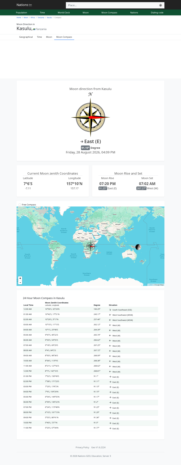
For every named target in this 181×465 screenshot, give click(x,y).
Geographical (26, 36)
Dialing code (157, 12)
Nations (134, 12)
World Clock (64, 12)
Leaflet (150, 285)
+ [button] (20, 278)
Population (21, 12)
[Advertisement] (90, 59)
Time (42, 12)
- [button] (20, 282)
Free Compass (29, 204)
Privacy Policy (82, 447)
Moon (86, 12)
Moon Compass (109, 12)
